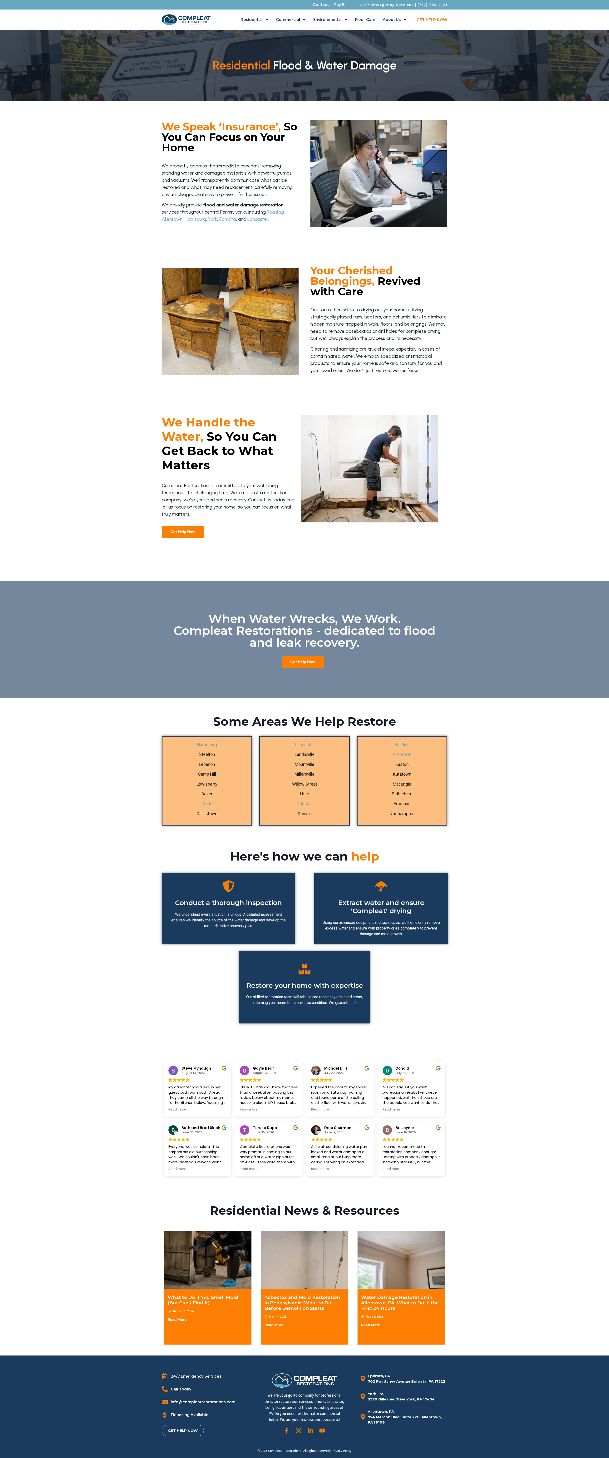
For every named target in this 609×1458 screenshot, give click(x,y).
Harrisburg (195, 219)
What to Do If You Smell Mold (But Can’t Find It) (203, 1300)
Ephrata (227, 219)
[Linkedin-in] (310, 1431)
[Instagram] (298, 1431)
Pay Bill (341, 4)
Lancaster (257, 219)
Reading (275, 212)
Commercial (288, 19)
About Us (392, 19)
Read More (177, 1319)
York (212, 219)
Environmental (327, 19)
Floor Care (365, 19)
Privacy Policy (342, 1450)
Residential (252, 19)
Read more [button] (177, 1109)
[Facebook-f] (287, 1431)
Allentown (172, 219)
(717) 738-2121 (432, 4)
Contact (321, 4)
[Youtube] (322, 1431)
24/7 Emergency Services (386, 4)
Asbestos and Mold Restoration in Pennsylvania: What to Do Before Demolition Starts (302, 1302)
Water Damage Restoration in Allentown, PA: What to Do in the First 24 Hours (400, 1302)
